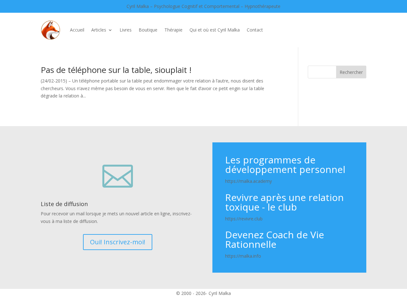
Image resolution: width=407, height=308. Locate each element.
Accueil (77, 30)
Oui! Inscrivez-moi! (117, 242)
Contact (255, 30)
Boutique (148, 30)
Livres (126, 30)
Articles (98, 30)
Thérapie (173, 30)
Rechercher (351, 72)
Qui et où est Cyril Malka (215, 30)
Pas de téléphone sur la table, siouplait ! (116, 69)
